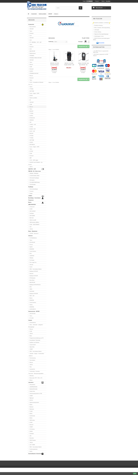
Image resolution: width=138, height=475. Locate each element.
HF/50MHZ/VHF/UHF (33, 73)
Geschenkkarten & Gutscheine (35, 453)
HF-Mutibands (32, 278)
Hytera (30, 86)
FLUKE (31, 411)
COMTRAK (31, 255)
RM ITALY (31, 217)
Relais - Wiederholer (32, 231)
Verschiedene (32, 360)
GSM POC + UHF (32, 169)
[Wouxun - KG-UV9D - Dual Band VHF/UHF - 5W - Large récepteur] (84, 56)
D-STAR (31, 151)
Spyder (30, 246)
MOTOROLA (32, 144)
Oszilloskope (32, 415)
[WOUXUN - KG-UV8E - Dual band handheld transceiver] (55, 56)
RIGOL (30, 404)
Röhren (30, 380)
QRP (30, 157)
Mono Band (31, 280)
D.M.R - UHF (32, 131)
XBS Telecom (97, 18)
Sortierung (51, 41)
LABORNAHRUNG (33, 386)
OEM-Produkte (32, 440)
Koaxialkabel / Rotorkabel (34, 340)
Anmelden (108, 1)
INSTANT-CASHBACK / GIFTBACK (101, 22)
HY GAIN (31, 318)
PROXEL (31, 258)
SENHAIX (31, 120)
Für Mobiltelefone (33, 237)
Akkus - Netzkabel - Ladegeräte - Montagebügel (35, 325)
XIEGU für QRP (32, 220)
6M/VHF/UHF (32, 51)
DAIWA (31, 431)
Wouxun (31, 64)
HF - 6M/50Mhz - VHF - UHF (35, 42)
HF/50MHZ (31, 55)
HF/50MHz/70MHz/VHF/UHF (35, 57)
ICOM (30, 66)
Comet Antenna (32, 251)
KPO (30, 253)
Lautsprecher (32, 369)
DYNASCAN (32, 117)
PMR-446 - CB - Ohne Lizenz (34, 171)
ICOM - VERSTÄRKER (34, 224)
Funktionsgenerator (33, 449)
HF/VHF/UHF (32, 242)
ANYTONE (31, 91)
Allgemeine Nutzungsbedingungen (101, 34)
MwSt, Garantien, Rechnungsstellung (102, 27)
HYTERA (31, 135)
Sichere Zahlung (97, 31)
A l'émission (31, 206)
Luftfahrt (30, 195)
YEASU (31, 229)
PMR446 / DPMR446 (33, 173)
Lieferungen (96, 29)
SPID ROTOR (32, 313)
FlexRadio (31, 213)
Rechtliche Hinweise (98, 25)
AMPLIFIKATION (32, 204)
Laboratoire (30, 382)
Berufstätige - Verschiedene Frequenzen (34, 199)
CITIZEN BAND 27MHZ (34, 175)
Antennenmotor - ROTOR (33, 311)
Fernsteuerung (32, 358)
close (135, 473)
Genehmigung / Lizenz (99, 36)
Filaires (31, 304)
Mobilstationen (32, 53)
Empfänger (30, 186)
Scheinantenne (32, 322)
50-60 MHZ (31, 291)
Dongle (30, 193)
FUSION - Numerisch (33, 233)
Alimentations (32, 384)
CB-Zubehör (31, 180)
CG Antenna (32, 429)
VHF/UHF (31, 28)
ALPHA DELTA (32, 309)
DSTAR (31, 95)
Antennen (30, 235)
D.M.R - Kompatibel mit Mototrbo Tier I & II (35, 83)
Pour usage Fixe (32, 262)
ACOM (30, 209)
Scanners (31, 191)
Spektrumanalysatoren (34, 402)
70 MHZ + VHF (32, 124)
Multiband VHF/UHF (33, 271)
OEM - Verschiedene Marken (35, 269)
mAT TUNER (32, 444)
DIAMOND (31, 249)
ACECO (31, 400)
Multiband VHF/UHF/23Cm (35, 284)
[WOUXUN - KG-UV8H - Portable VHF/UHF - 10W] (69, 56)
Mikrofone (31, 375)
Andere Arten (32, 391)
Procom (31, 244)
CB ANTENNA (32, 184)
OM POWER (32, 215)
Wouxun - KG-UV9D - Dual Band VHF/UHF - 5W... (83, 64)
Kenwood (31, 33)
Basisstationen (32, 26)
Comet (30, 266)
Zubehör (30, 320)
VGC (30, 226)
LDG (30, 435)
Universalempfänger (33, 189)
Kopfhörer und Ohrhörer (34, 342)
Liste (88, 42)
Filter (30, 366)
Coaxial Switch (32, 344)
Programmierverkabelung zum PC (36, 338)
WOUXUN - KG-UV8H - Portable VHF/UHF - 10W (69, 64)
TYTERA (31, 88)
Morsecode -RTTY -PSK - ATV (35, 377)
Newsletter (101, 42)
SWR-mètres (32, 420)
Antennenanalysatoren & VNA (35, 393)
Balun (30, 335)
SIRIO (30, 289)
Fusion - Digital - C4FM (34, 93)
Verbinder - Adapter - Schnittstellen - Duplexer (36, 354)
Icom (30, 35)
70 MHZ (31, 126)
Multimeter (31, 409)
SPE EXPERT (32, 211)
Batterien (31, 406)
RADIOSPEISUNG (33, 389)
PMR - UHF (31, 295)
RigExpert (31, 398)
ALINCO (31, 71)
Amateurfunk (31, 24)
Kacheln (85, 42)
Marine (29, 202)
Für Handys (31, 260)
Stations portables (33, 97)
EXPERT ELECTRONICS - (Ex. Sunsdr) (35, 163)
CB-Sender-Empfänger (34, 177)
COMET (31, 349)
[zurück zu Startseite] (28, 14)
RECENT (31, 111)
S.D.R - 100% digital (33, 160)
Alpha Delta (31, 346)
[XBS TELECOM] (40, 5)
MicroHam (31, 438)
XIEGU (30, 166)
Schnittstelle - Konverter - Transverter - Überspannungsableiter (35, 372)
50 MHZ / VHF (32, 129)
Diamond (31, 273)
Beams (30, 298)
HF (30, 100)
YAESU (31, 333)
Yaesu (30, 31)
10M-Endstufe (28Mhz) (34, 222)
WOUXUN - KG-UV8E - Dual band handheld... (54, 64)
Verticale (31, 264)
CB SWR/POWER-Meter (34, 182)
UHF (30, 122)
